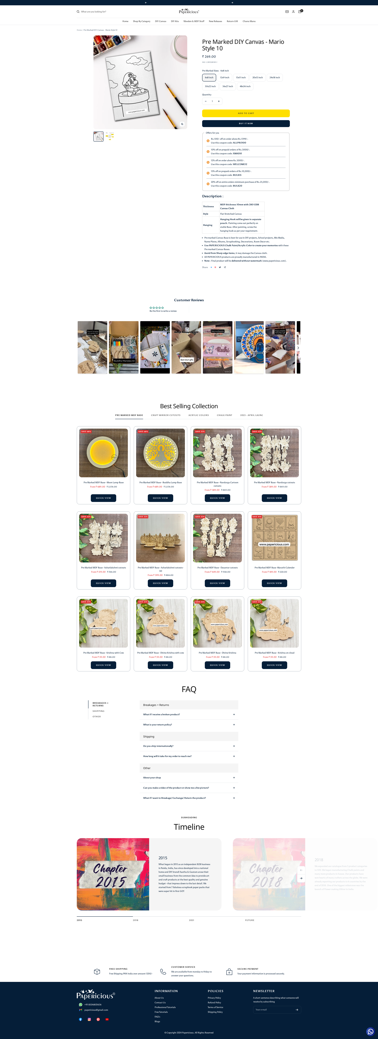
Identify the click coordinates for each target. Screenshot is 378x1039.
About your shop (152, 773)
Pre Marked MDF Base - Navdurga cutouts (274, 478)
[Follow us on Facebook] (80, 1015)
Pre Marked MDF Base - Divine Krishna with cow (160, 649)
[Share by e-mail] (225, 263)
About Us (159, 994)
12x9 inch (224, 73)
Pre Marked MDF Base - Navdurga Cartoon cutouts (217, 480)
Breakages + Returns (101, 700)
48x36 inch (245, 82)
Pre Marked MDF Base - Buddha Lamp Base (160, 478)
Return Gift (232, 17)
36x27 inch (228, 82)
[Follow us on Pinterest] (98, 1015)
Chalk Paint (224, 411)
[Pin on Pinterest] (215, 263)
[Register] (297, 1006)
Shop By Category (141, 17)
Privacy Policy (214, 994)
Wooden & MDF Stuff (194, 17)
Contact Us (160, 998)
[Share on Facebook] (211, 263)
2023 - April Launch (252, 411)
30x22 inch (210, 82)
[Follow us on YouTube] (107, 1015)
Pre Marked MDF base (129, 411)
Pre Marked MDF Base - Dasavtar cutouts (217, 563)
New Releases (215, 17)
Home (125, 17)
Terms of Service (215, 1003)
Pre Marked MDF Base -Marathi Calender (275, 563)
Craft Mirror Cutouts (166, 411)
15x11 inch (241, 73)
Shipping (99, 707)
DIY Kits (175, 17)
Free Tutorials (161, 1008)
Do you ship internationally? (158, 742)
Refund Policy (214, 998)
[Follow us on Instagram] (89, 1015)
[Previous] (301, 866)
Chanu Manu (249, 17)
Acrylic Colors (199, 411)
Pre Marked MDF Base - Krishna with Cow (103, 649)
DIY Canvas (160, 17)
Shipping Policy (215, 1008)
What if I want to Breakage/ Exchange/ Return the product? (174, 794)
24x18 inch (275, 73)
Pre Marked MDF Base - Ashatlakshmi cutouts (103, 563)
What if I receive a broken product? (161, 710)
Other (97, 713)
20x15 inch (257, 73)
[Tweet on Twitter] (220, 263)
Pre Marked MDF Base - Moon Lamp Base (104, 478)
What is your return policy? (157, 720)
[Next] (301, 874)
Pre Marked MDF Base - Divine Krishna (217, 649)
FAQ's (157, 1013)
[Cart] (299, 7)
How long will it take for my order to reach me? (167, 752)
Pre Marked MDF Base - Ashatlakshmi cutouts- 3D (160, 565)
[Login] (293, 7)
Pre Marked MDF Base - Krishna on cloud (274, 649)
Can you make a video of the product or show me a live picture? (176, 784)
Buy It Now (246, 120)
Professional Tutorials (165, 1003)
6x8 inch (209, 73)
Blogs (157, 1017)
